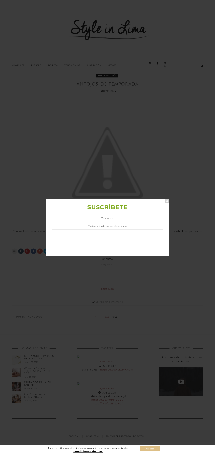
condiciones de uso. (88, 451)
